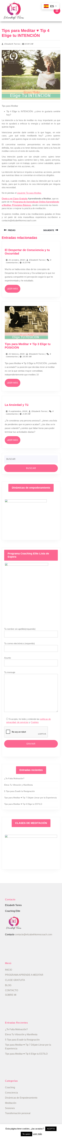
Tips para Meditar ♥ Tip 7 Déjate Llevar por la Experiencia (30, 797)
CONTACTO (11, 990)
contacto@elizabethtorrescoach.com (33, 934)
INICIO (8, 970)
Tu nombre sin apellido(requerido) (19, 629)
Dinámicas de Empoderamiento (21, 1098)
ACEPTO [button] (51, 1129)
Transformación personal (17, 1113)
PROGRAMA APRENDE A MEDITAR (24, 975)
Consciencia (11, 1092)
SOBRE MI (10, 995)
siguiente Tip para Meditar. (29, 193)
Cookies (35, 722)
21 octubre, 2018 (17, 260)
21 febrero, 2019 (16, 354)
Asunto (7, 658)
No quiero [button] (26, 1134)
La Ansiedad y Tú (16, 404)
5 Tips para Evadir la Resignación (19, 791)
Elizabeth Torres (12, 44)
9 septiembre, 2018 (18, 411)
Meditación (10, 1103)
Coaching (10, 1087)
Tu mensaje (9, 672)
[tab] (57, 11)
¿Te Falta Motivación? (14, 778)
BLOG (8, 985)
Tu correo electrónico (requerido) (19, 643)
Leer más (13, 290)
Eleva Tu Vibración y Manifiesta (18, 785)
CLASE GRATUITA (15, 980)
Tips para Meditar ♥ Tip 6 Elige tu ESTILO (23, 804)
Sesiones (10, 1108)
